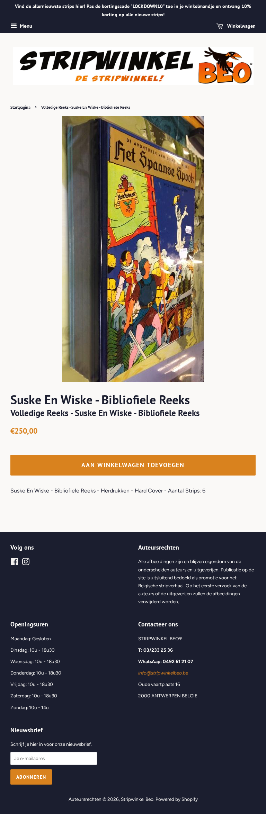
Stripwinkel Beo (137, 799)
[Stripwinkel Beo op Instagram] (25, 563)
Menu (25, 26)
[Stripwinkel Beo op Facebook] (14, 563)
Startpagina (20, 107)
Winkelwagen (241, 26)
